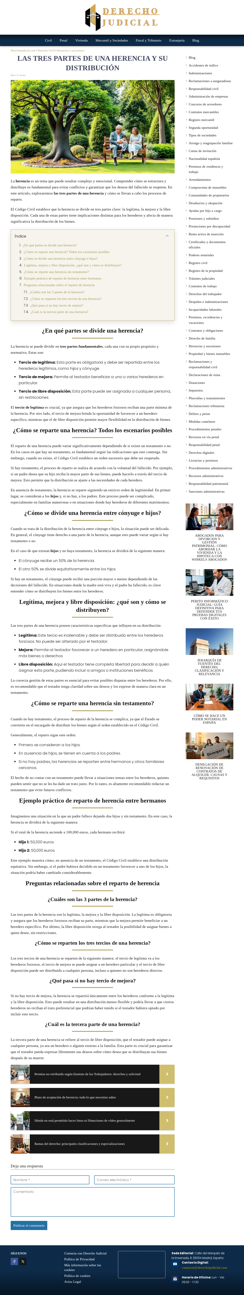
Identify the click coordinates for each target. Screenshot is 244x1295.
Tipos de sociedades (202, 135)
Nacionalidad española (204, 159)
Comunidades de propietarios (209, 195)
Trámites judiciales (202, 278)
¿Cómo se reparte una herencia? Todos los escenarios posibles (67, 252)
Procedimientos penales (205, 429)
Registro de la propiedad (206, 271)
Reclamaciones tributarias (206, 406)
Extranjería (177, 40)
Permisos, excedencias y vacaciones (205, 320)
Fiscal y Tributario (148, 40)
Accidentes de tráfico (203, 65)
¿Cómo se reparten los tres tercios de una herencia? (65, 299)
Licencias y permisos (203, 460)
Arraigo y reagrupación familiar (211, 143)
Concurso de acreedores (205, 104)
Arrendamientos (200, 180)
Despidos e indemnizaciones (208, 302)
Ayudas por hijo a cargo (205, 211)
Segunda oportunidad (203, 128)
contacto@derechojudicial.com (204, 1267)
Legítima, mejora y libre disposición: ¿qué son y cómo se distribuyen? (72, 265)
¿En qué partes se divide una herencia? (50, 245)
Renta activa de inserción (206, 234)
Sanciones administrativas (207, 491)
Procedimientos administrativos (210, 468)
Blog (195, 40)
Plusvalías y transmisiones (207, 398)
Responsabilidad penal (204, 445)
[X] (23, 1261)
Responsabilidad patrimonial (208, 484)
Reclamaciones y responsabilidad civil (203, 364)
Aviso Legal (72, 1282)
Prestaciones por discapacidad (209, 226)
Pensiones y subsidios (204, 218)
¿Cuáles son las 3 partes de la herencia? (57, 292)
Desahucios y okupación (205, 203)
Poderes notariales (201, 255)
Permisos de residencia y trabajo (206, 169)
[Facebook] (14, 1261)
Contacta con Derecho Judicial (85, 1253)
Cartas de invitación (202, 151)
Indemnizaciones (200, 73)
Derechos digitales (201, 453)
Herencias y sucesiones (205, 346)
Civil (48, 40)
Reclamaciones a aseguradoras (210, 81)
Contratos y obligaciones (206, 330)
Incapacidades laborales (205, 309)
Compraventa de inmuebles (207, 187)
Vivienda (81, 40)
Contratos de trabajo (203, 286)
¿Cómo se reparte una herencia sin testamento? (56, 272)
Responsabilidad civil (203, 89)
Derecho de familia (202, 338)
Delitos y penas (199, 414)
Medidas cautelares (202, 421)
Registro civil (198, 263)
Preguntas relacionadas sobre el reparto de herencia (59, 285)
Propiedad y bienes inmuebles (209, 354)
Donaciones (197, 383)
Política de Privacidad (79, 1259)
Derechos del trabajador (205, 294)
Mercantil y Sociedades (112, 40)
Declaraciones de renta (204, 375)
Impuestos (196, 390)
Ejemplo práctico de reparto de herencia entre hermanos (62, 278)
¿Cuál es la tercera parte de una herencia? (59, 312)
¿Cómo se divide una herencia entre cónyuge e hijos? (60, 258)
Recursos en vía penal (204, 437)
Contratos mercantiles (204, 112)
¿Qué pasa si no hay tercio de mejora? (56, 305)
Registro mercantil (201, 120)
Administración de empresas (208, 96)
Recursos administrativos (206, 476)
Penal (63, 40)
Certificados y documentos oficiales (207, 244)
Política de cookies (77, 1276)
